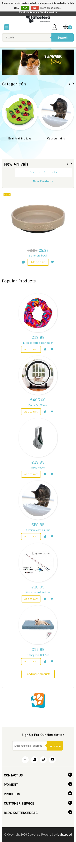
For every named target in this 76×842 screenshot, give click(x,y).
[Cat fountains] (56, 112)
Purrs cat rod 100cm (38, 592)
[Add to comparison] (23, 261)
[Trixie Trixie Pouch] (38, 437)
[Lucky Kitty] (38, 700)
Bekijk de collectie (20, 144)
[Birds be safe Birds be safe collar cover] (38, 312)
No (35, 8)
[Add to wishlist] (53, 261)
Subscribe (55, 746)
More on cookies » (51, 8)
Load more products (38, 674)
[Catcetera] (38, 19)
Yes (25, 8)
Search (62, 37)
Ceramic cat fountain (38, 530)
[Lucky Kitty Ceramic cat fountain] (38, 500)
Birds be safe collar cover (38, 343)
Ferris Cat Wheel (37, 405)
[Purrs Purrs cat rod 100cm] (38, 562)
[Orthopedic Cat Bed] (38, 624)
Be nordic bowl (38, 255)
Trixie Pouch (38, 467)
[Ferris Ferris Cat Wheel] (38, 375)
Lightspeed (64, 834)
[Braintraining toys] (20, 112)
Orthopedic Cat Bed (38, 655)
